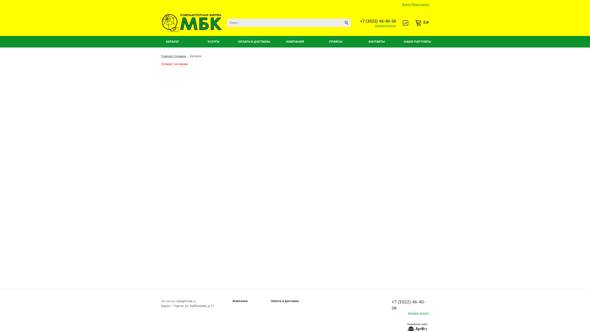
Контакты (377, 41)
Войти (406, 4)
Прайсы (335, 41)
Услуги (213, 41)
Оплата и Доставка (254, 41)
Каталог (172, 41)
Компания (295, 41)
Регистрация (420, 4)
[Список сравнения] (405, 23)
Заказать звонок (385, 25)
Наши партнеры (417, 41)
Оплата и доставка (285, 301)
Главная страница (173, 56)
